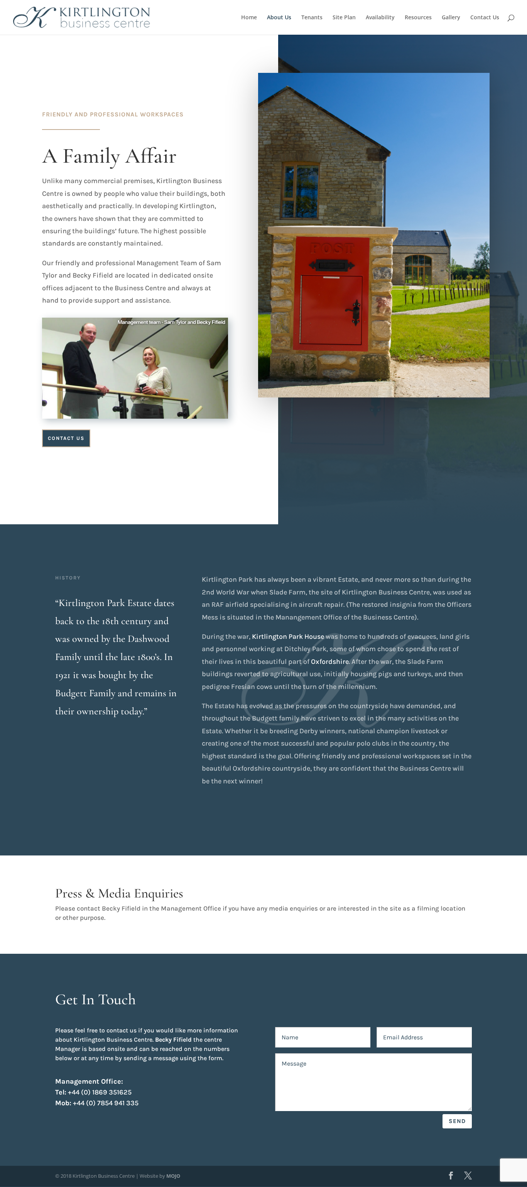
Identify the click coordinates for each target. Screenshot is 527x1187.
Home (249, 18)
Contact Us (484, 18)
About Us (279, 18)
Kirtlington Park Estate (105, 603)
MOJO (173, 1175)
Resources (418, 18)
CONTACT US (66, 438)
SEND (457, 1121)
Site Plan (344, 18)
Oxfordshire (330, 661)
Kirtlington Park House (288, 636)
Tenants (312, 18)
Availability (380, 18)
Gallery (451, 18)
